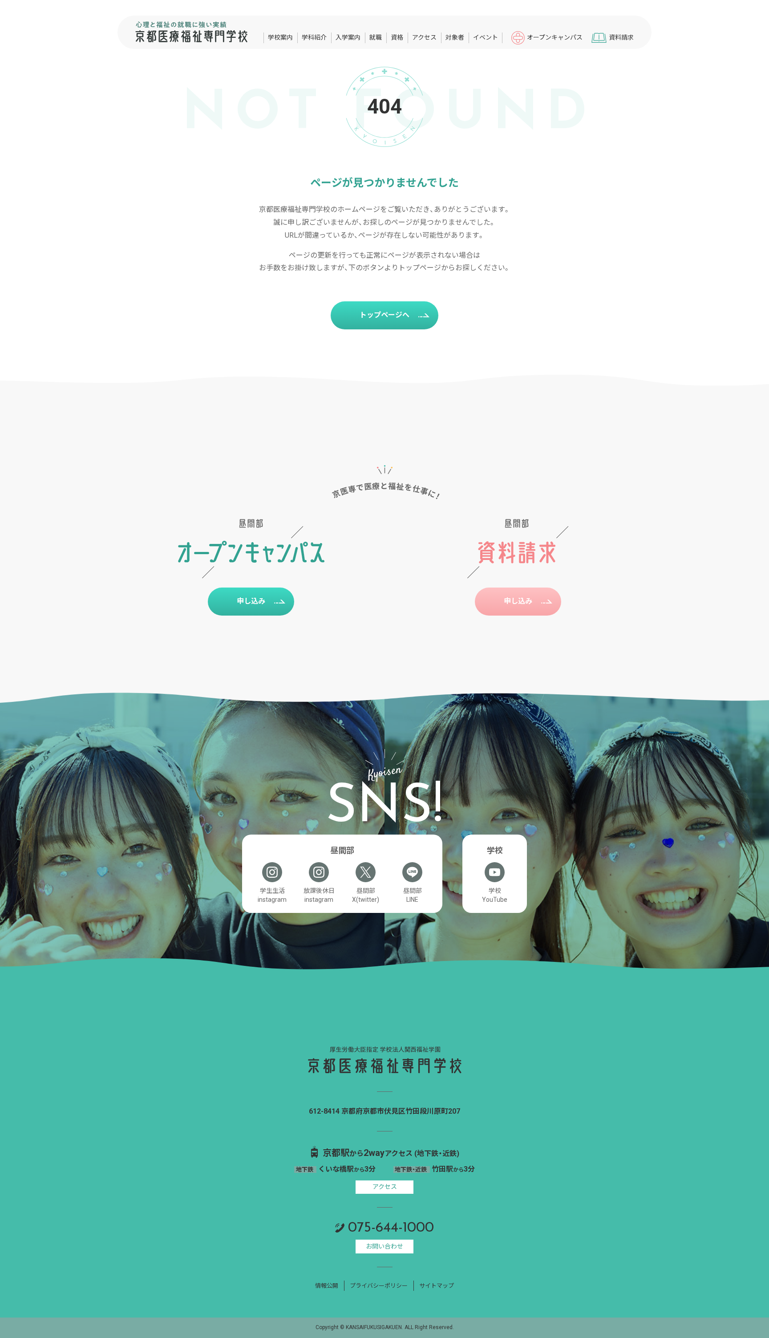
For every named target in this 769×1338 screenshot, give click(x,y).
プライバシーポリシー (379, 1285)
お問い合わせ (384, 1246)
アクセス (384, 1186)
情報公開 (326, 1285)
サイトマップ (436, 1285)
